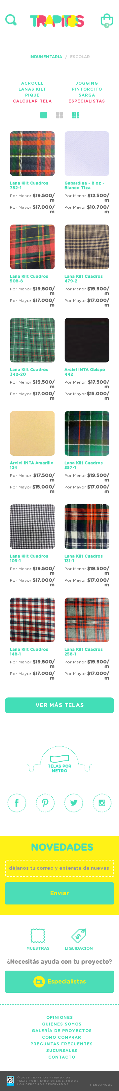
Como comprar (61, 1037)
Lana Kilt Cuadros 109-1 (29, 558)
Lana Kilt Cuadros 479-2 (83, 278)
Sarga (87, 95)
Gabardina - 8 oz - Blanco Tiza (84, 185)
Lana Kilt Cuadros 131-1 (83, 558)
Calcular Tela (32, 101)
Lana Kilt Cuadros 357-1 (83, 465)
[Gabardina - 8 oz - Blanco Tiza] (86, 174)
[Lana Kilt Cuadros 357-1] (86, 453)
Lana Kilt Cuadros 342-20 (29, 372)
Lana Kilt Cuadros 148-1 (29, 652)
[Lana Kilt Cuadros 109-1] (32, 547)
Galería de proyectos (62, 1031)
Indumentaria (45, 57)
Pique (32, 95)
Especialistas (86, 101)
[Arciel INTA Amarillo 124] (32, 453)
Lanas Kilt (32, 89)
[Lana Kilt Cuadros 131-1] (86, 547)
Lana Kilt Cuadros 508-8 (29, 278)
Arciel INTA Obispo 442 (84, 372)
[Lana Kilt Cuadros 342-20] (32, 360)
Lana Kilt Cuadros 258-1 (83, 652)
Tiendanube (101, 1085)
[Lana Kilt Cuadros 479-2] (86, 267)
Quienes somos (62, 1024)
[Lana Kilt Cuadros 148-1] (32, 640)
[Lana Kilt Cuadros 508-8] (32, 267)
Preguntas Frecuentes (61, 1044)
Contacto (61, 1057)
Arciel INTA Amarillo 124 (32, 465)
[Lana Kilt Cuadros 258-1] (86, 640)
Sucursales (61, 1051)
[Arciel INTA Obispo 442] (86, 360)
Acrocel (32, 83)
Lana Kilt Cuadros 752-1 (29, 185)
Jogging (87, 83)
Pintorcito (87, 89)
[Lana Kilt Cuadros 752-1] (32, 174)
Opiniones (59, 1018)
